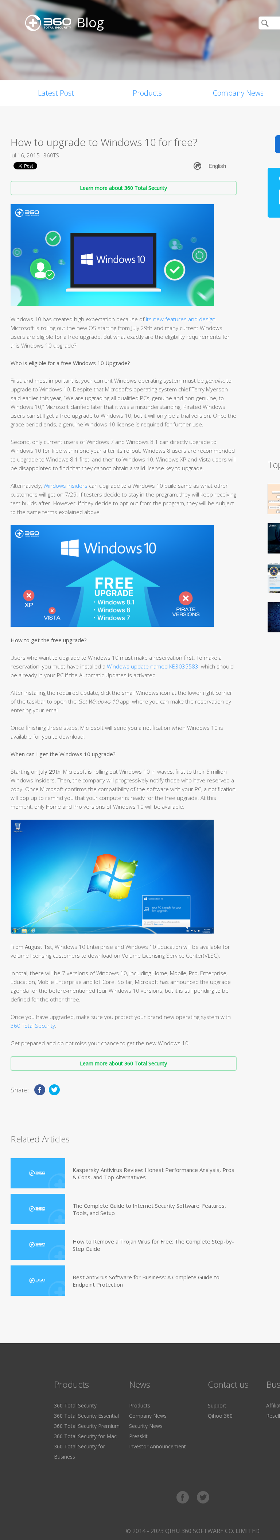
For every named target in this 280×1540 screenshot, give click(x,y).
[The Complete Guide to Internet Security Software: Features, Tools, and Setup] (38, 1209)
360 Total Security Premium (87, 1425)
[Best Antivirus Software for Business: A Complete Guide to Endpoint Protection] (38, 1280)
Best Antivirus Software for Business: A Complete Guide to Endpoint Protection (146, 1280)
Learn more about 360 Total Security (123, 187)
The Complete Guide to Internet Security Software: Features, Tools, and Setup (149, 1209)
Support (217, 1405)
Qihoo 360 (220, 1415)
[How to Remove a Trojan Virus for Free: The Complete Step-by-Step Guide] (38, 1245)
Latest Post (56, 93)
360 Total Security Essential (86, 1415)
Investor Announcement (157, 1446)
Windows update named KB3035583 (152, 666)
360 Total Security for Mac (85, 1436)
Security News (146, 1425)
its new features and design (180, 319)
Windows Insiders (65, 485)
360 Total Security (33, 1025)
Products (147, 93)
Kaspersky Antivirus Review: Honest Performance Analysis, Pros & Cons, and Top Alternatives (153, 1173)
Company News (148, 1415)
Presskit (138, 1436)
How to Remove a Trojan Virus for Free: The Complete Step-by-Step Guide (153, 1245)
